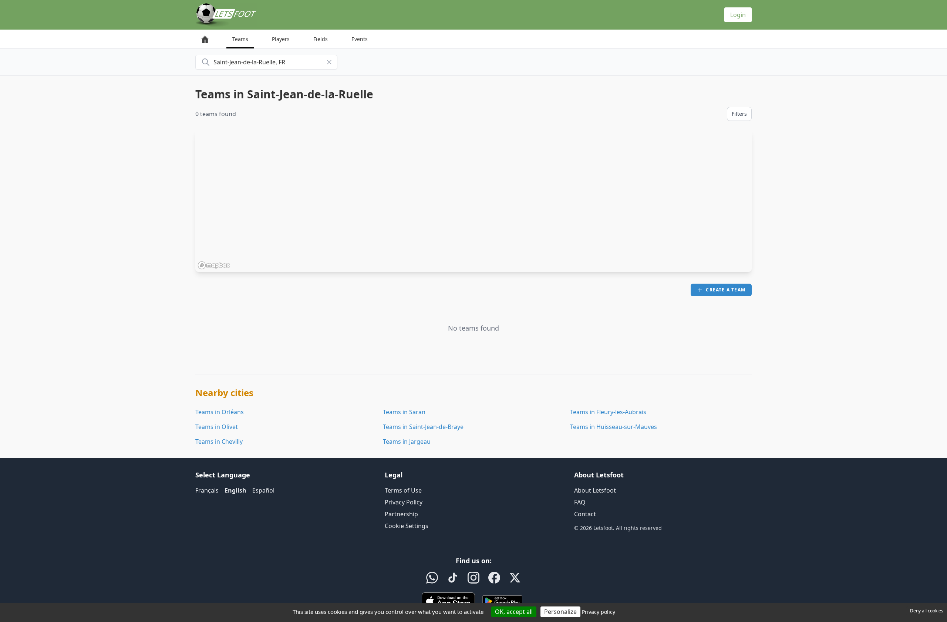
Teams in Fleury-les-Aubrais (608, 412)
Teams (240, 39)
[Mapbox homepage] (214, 265)
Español (263, 490)
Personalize (560, 612)
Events (359, 39)
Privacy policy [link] (598, 611)
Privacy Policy (403, 502)
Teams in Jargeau (407, 441)
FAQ (580, 502)
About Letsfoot (595, 490)
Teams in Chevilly (219, 441)
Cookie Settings (406, 526)
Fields (320, 39)
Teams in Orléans (219, 412)
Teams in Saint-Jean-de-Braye (423, 427)
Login (738, 15)
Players (281, 39)
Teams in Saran (404, 412)
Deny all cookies (926, 611)
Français (207, 490)
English (235, 490)
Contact (585, 514)
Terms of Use (403, 490)
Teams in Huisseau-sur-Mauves (613, 427)
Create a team (725, 290)
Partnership (401, 514)
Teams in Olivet (216, 427)
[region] (473, 201)
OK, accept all (514, 612)
